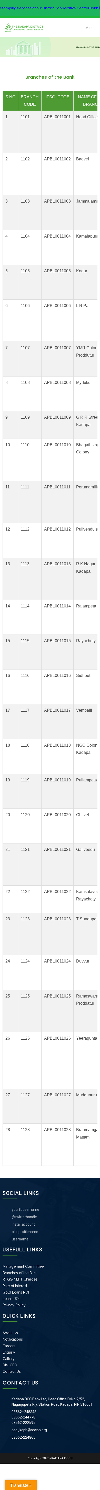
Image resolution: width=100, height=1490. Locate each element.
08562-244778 (23, 1417)
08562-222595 (23, 1423)
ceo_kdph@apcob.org (29, 1430)
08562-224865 (23, 1437)
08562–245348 (24, 1412)
